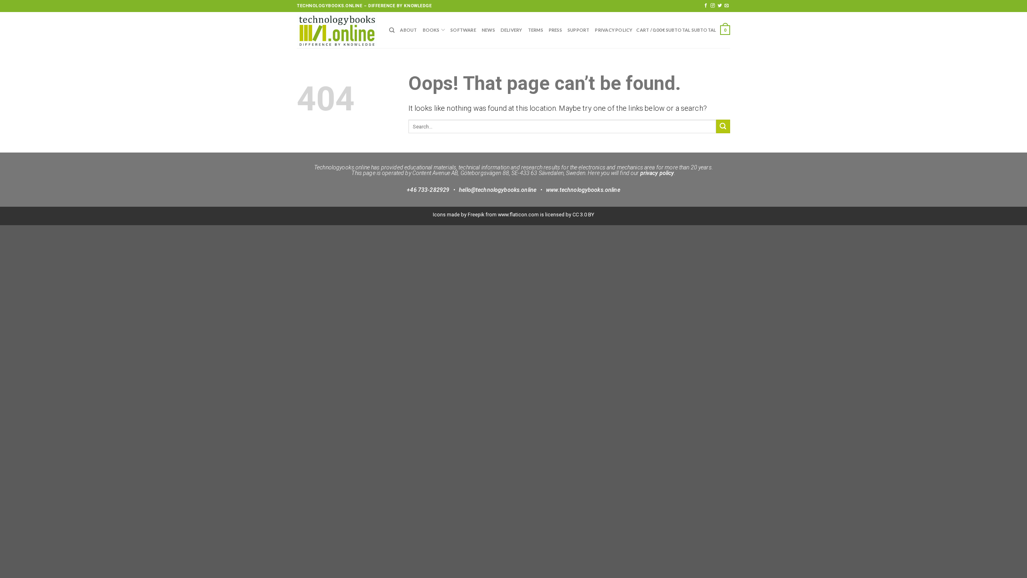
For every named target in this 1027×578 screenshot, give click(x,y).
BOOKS (431, 30)
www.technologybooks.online (583, 190)
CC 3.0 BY (583, 215)
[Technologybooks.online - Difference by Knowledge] (337, 30)
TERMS (535, 30)
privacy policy (657, 173)
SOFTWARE (463, 30)
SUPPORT (579, 30)
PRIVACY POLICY (613, 30)
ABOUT (408, 30)
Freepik (476, 215)
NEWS (488, 30)
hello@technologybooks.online (497, 190)
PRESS (555, 30)
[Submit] (723, 127)
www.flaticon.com (518, 215)
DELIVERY (511, 30)
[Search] (391, 30)
